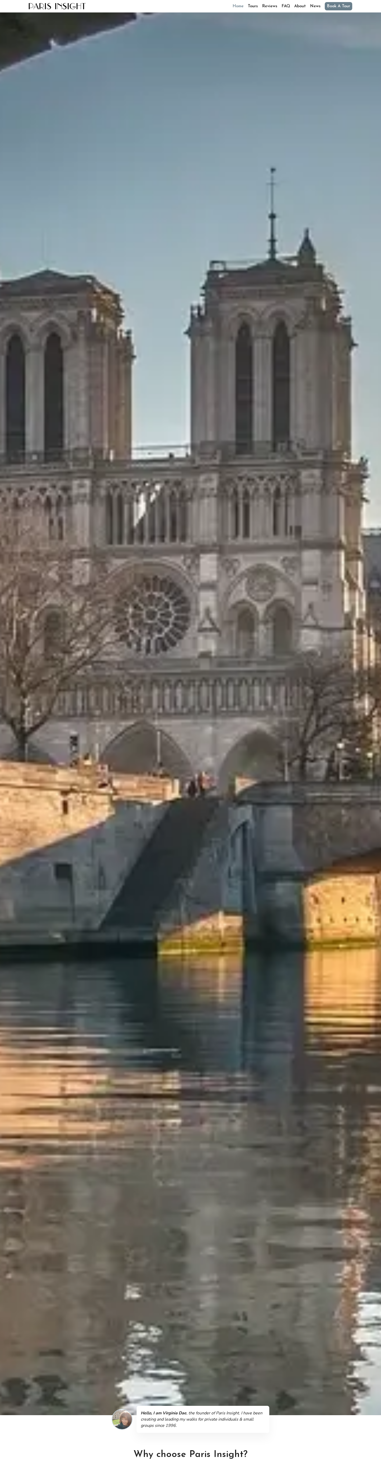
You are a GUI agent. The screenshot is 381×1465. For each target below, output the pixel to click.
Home (238, 6)
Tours (253, 6)
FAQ (285, 6)
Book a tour (338, 6)
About (300, 6)
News (315, 6)
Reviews (269, 6)
